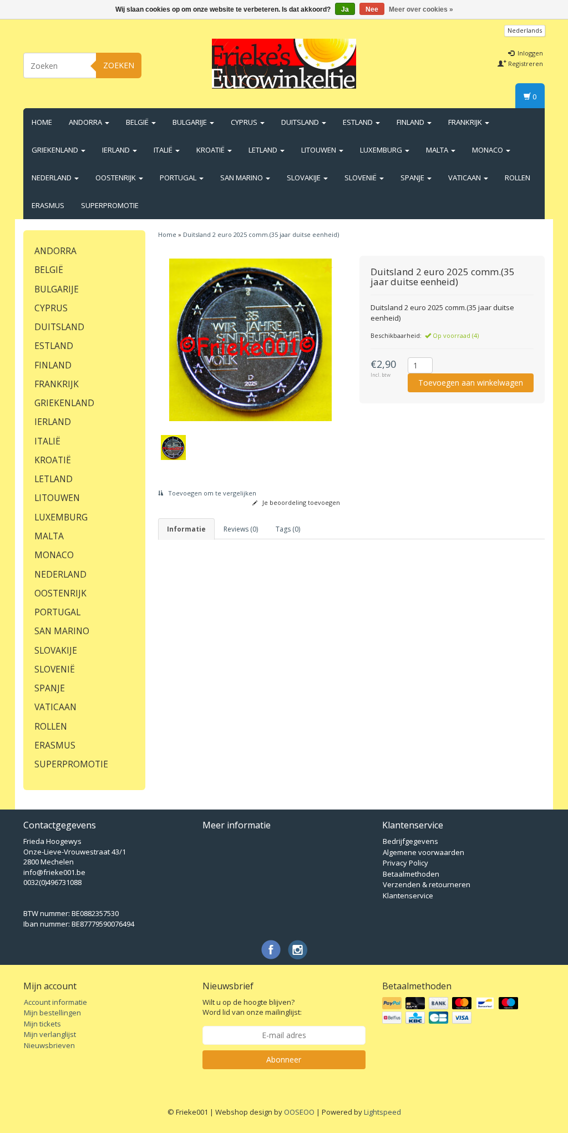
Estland (358, 122)
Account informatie (55, 1002)
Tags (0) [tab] (288, 529)
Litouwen (319, 150)
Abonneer (283, 1059)
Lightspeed (382, 1112)
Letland (263, 150)
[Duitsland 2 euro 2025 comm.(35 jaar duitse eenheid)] (250, 340)
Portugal (179, 178)
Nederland (52, 178)
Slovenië (361, 178)
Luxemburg (382, 150)
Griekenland (56, 150)
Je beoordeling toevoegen (300, 502)
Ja (345, 9)
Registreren (524, 63)
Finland (411, 122)
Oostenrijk (116, 178)
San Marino (242, 178)
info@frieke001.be (54, 872)
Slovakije (304, 178)
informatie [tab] (186, 529)
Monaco (488, 150)
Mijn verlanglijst (50, 1034)
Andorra (86, 122)
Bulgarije (191, 122)
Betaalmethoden (411, 874)
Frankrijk (466, 122)
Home (42, 122)
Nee (372, 9)
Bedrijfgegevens (410, 841)
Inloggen (529, 53)
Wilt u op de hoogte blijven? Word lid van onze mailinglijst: (252, 1007)
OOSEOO (299, 1112)
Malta (438, 150)
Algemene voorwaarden (423, 852)
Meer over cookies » (421, 9)
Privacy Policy (405, 863)
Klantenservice (408, 896)
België (138, 122)
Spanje (413, 178)
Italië (164, 150)
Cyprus (245, 122)
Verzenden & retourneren (426, 884)
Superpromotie (110, 205)
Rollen (517, 178)
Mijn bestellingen (52, 1013)
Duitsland (301, 122)
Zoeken (118, 65)
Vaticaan (465, 178)
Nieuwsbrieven (49, 1045)
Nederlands (525, 30)
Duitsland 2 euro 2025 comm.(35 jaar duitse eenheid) (261, 234)
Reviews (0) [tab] (241, 529)
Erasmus (48, 205)
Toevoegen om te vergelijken (211, 493)
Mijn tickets (42, 1024)
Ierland (116, 150)
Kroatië (211, 150)
